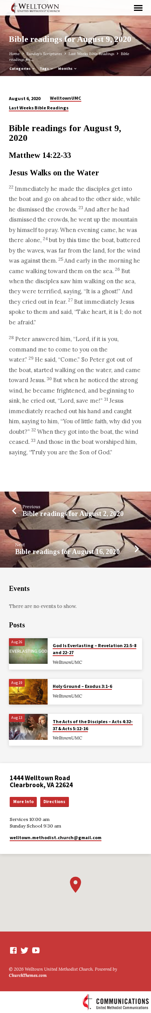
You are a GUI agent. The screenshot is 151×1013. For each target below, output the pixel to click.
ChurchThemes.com (28, 975)
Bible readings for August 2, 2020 (73, 514)
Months (65, 68)
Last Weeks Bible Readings (91, 53)
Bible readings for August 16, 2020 (67, 552)
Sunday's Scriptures (44, 53)
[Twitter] (24, 950)
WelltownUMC (65, 98)
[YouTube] (35, 950)
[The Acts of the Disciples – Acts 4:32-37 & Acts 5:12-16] (28, 727)
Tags (44, 68)
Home (14, 53)
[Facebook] (13, 950)
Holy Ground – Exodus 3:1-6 (82, 686)
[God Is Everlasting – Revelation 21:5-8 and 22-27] (28, 651)
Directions (54, 801)
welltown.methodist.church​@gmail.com (55, 837)
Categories (20, 68)
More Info (23, 801)
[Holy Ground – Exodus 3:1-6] (28, 692)
